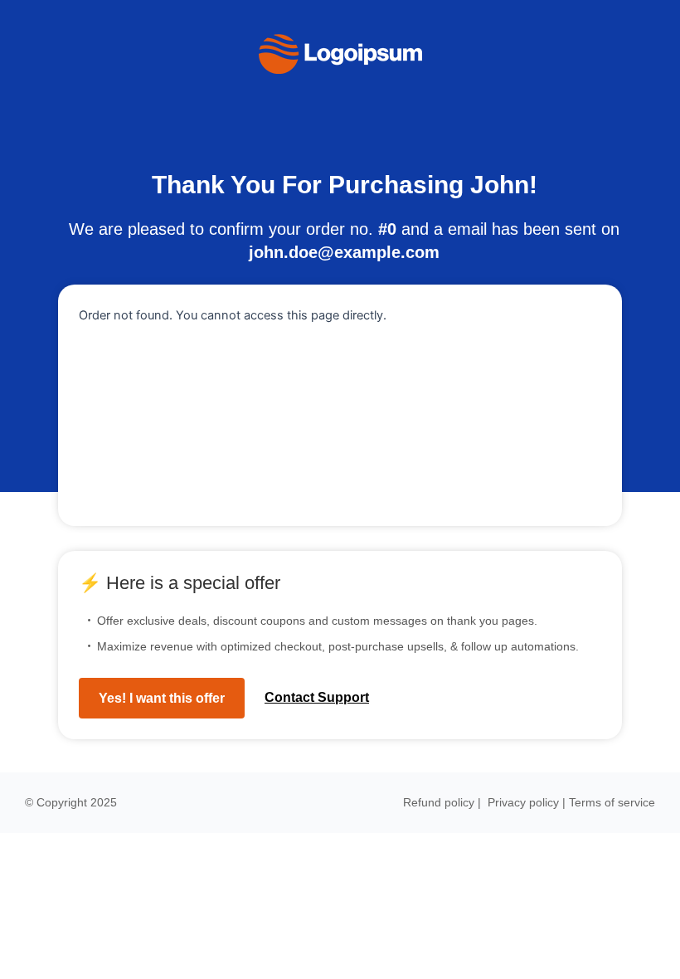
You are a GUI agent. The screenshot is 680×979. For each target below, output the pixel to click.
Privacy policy (523, 802)
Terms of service (612, 802)
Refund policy (438, 802)
